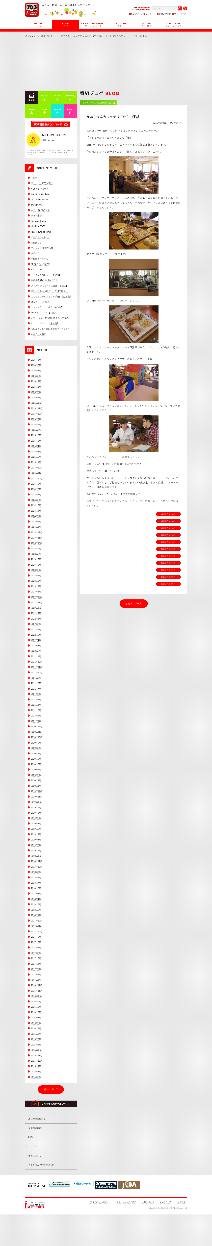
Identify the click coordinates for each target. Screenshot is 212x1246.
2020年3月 (36, 775)
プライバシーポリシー (100, 1202)
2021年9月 (36, 678)
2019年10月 (36, 802)
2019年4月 (36, 834)
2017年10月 (36, 931)
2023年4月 (36, 575)
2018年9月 (36, 872)
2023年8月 (36, 554)
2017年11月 (36, 926)
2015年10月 (36, 1061)
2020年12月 (36, 726)
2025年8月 (36, 424)
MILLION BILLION (54, 135)
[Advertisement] (106, 64)
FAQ (30, 1137)
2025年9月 (36, 419)
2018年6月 (36, 888)
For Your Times (38, 221)
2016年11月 (36, 991)
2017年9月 (36, 937)
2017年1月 (36, 980)
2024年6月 (36, 500)
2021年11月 (36, 667)
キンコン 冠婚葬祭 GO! (42, 248)
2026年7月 (36, 365)
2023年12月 (36, 532)
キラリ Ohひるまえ (40, 210)
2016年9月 (36, 1001)
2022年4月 (36, 640)
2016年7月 (36, 1012)
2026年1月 (36, 397)
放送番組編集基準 (37, 1119)
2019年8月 (36, 813)
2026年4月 (36, 381)
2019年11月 (36, 796)
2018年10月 (36, 867)
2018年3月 (36, 904)
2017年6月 (36, 953)
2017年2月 (36, 974)
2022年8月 (36, 619)
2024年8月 (36, 489)
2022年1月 (36, 656)
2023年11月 (36, 538)
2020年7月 (36, 753)
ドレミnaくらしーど (41, 199)
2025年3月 (36, 451)
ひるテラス (36, 253)
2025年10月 (36, 414)
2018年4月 (36, 899)
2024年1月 (36, 527)
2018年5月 (36, 893)
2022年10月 (36, 608)
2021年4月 (36, 705)
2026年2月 (36, 392)
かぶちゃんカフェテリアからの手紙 (112, 117)
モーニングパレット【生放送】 (46, 275)
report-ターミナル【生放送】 (45, 312)
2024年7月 (36, 494)
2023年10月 (36, 543)
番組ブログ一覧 (133, 603)
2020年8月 (36, 748)
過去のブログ (51, 1089)
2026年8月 (36, 360)
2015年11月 (36, 1055)
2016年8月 (36, 1007)
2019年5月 (36, 829)
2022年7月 (36, 624)
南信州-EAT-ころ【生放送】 (44, 280)
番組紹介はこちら (168, 514)
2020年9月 (36, 743)
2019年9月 (36, 807)
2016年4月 (36, 1028)
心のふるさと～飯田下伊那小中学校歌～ (50, 329)
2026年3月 (36, 387)
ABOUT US (173, 24)
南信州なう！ (37, 242)
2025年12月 (36, 403)
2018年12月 (36, 856)
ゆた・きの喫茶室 (39, 188)
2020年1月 (36, 786)
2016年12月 (36, 985)
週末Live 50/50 (38, 226)
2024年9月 (36, 484)
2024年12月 (36, 467)
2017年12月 (36, 920)
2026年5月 (36, 376)
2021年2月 (36, 715)
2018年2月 (36, 910)
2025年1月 (36, 462)
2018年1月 (36, 915)
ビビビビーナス (38, 269)
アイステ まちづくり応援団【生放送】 (49, 286)
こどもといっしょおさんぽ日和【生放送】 (81, 36)
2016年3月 (36, 1034)
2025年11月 (36, 408)
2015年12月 (36, 1050)
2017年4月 (36, 964)
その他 (34, 178)
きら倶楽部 (36, 215)
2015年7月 (36, 1077)
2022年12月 (36, 597)
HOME (38, 24)
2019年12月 (36, 791)
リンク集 (32, 1146)
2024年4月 (36, 511)
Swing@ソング (38, 205)
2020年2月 (36, 780)
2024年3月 (36, 516)
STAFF (147, 24)
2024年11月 (36, 473)
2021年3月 (36, 710)
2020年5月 (36, 764)
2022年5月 (36, 635)
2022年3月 (36, 645)
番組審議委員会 (35, 1128)
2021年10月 (36, 672)
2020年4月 (36, 769)
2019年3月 (36, 839)
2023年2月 (36, 586)
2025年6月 (36, 435)
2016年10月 (36, 996)
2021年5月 (36, 699)
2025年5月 (36, 441)
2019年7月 (36, 818)
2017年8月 (36, 942)
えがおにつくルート (40, 237)
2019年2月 (36, 845)
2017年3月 (36, 969)
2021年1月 (36, 721)
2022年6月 (36, 629)
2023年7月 (36, 559)
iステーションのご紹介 (126, 1202)
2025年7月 (36, 430)
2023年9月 (36, 548)
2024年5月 (36, 505)
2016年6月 (36, 1017)
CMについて (136, 14)
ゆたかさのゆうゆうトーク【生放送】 (49, 291)
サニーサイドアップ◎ (42, 183)
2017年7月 (36, 947)
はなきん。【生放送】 (41, 302)
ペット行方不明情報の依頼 (41, 1164)
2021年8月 (36, 683)
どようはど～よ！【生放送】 (45, 323)
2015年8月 (36, 1071)
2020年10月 (36, 737)
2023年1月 (36, 591)
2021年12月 (36, 662)
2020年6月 (36, 759)
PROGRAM (119, 24)
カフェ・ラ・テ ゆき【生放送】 (47, 307)
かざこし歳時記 (38, 334)
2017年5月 (36, 958)
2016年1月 (36, 1044)
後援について (34, 1155)
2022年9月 (36, 613)
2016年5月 (36, 1023)
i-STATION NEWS (92, 24)
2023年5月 (36, 570)
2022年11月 (36, 602)
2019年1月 (36, 850)
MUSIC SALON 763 (40, 264)
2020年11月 (36, 732)
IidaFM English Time (41, 232)
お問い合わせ (165, 14)
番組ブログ (47, 36)
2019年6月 (36, 823)
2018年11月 (36, 861)
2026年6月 (36, 370)
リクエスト (151, 14)
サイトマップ (180, 14)
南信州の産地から (39, 258)
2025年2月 (36, 457)
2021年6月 (36, 694)
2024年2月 (36, 521)
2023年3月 (36, 581)
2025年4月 (36, 446)
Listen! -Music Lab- (40, 194)
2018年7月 (36, 883)
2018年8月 (36, 877)
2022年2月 (36, 651)
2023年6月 (36, 565)
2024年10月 (36, 478)
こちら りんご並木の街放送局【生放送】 (50, 318)
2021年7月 (36, 689)
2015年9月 (36, 1066)
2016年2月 (36, 1039)
